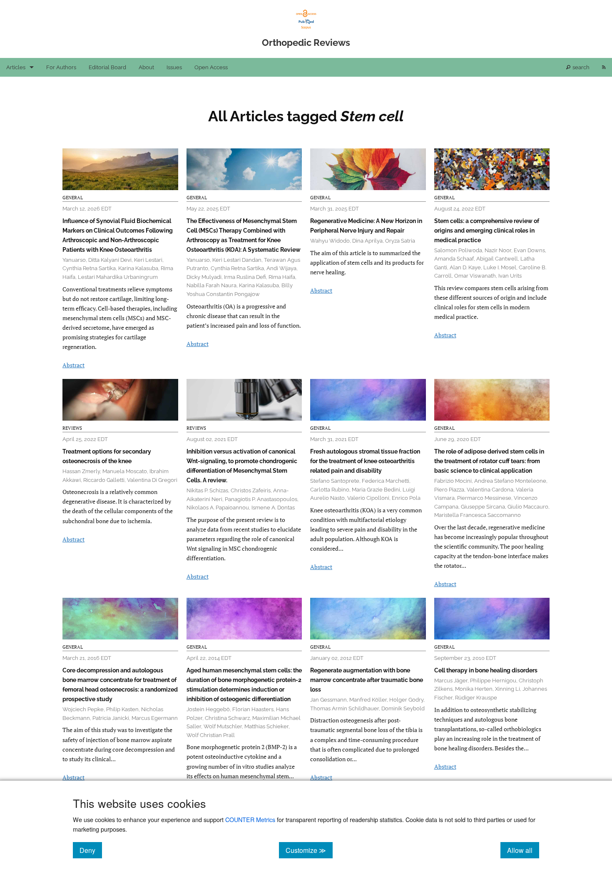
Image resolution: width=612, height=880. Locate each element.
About (146, 67)
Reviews (72, 428)
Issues (174, 67)
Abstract (73, 365)
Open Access (211, 67)
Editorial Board (107, 67)
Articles (15, 67)
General (72, 198)
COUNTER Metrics (250, 819)
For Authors (61, 67)
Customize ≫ (309, 850)
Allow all (523, 850)
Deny (91, 850)
